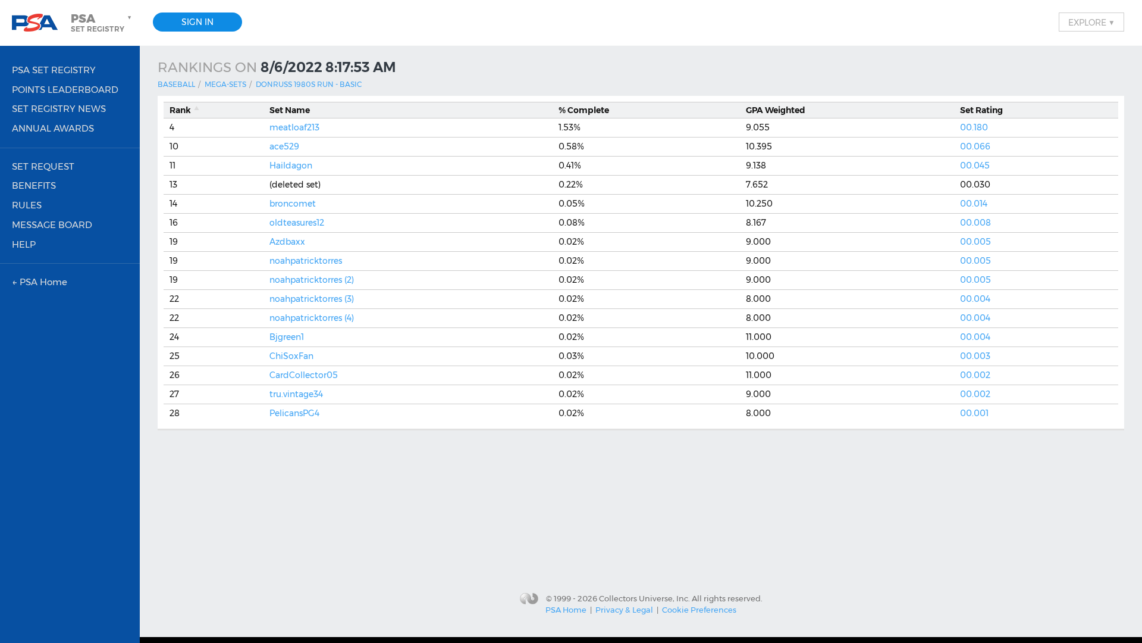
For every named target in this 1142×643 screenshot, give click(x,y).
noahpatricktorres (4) (311, 318)
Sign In (197, 22)
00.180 (974, 127)
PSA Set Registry (54, 70)
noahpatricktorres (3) (311, 299)
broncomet (292, 203)
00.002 (975, 375)
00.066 (975, 146)
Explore (1091, 22)
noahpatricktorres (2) (311, 279)
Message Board (52, 224)
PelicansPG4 (294, 413)
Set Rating (981, 110)
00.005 (975, 241)
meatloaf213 (294, 127)
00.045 (975, 165)
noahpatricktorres (305, 260)
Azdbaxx (287, 241)
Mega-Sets (225, 84)
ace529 (284, 146)
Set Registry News (59, 108)
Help (24, 244)
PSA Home (565, 609)
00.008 (975, 222)
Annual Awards (53, 128)
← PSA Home (39, 282)
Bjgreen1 (286, 337)
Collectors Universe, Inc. (644, 598)
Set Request (43, 166)
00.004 (975, 299)
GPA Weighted (775, 110)
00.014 (973, 203)
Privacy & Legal (624, 609)
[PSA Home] (39, 23)
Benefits (34, 185)
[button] (102, 23)
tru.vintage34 (296, 394)
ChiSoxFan (291, 356)
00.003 (975, 356)
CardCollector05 (303, 375)
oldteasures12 (296, 222)
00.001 (974, 413)
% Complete (584, 110)
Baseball (176, 84)
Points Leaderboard (65, 89)
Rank (180, 110)
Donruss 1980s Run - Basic (309, 84)
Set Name (289, 110)
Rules (27, 205)
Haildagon (290, 165)
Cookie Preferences (699, 609)
